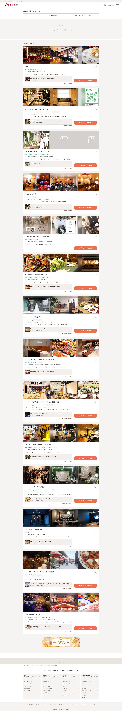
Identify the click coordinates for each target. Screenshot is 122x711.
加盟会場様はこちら (62, 704)
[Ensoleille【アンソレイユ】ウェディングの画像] (61, 140)
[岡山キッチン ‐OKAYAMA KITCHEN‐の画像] (61, 263)
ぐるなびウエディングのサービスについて (80, 704)
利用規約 (33, 704)
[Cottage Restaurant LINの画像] (61, 602)
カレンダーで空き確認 (86, 80)
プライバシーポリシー (44, 704)
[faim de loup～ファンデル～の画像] (61, 305)
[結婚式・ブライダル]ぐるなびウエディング (31, 665)
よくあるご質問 (92, 704)
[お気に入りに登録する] (95, 66)
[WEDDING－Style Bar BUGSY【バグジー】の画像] (61, 433)
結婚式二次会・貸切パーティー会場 (47, 665)
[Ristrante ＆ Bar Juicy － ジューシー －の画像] (61, 225)
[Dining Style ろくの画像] (61, 182)
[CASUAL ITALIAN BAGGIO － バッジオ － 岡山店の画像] (61, 348)
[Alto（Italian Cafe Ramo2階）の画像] (61, 518)
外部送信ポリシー (53, 704)
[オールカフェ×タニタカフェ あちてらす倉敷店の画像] (61, 560)
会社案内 (28, 704)
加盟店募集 (69, 704)
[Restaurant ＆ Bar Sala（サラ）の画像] (61, 475)
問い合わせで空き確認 (86, 165)
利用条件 (37, 704)
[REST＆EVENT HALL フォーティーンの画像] (61, 97)
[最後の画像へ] (97, 54)
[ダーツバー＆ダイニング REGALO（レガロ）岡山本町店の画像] (61, 390)
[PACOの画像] (61, 55)
